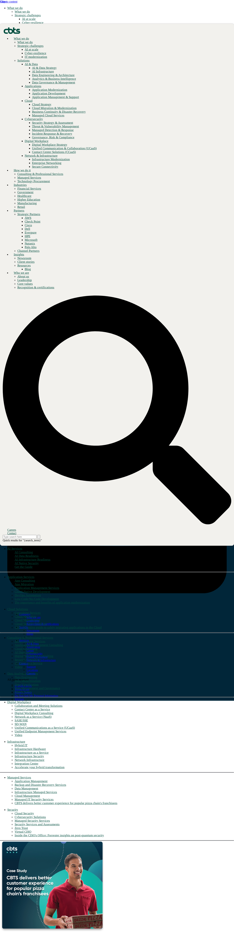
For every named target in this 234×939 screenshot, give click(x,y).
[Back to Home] (12, 30)
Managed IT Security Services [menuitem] (34, 799)
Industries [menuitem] (20, 185)
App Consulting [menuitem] (25, 580)
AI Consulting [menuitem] (24, 552)
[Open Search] (117, 410)
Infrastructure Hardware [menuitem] (30, 749)
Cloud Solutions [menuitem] (17, 609)
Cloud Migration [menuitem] (25, 616)
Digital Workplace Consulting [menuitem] (34, 656)
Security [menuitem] (12, 809)
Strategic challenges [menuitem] (28, 15)
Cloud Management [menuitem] (27, 620)
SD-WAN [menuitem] (21, 724)
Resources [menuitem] (24, 265)
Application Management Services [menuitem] (37, 588)
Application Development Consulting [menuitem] (39, 645)
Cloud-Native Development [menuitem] (32, 591)
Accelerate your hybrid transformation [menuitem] (40, 767)
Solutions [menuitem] (23, 60)
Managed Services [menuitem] (19, 777)
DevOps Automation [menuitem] (28, 595)
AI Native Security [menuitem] (27, 563)
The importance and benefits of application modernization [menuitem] (52, 602)
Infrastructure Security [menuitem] (29, 756)
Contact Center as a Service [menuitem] (32, 709)
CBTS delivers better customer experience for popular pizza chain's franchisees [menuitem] (66, 803)
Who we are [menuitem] (21, 273)
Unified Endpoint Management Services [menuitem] (40, 731)
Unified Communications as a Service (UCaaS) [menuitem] (45, 727)
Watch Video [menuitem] (23, 692)
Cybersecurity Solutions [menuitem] (30, 817)
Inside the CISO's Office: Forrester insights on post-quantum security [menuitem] (59, 835)
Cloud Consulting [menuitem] (26, 648)
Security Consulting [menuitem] (27, 659)
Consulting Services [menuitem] (28, 613)
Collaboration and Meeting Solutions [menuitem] (39, 705)
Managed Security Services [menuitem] (32, 820)
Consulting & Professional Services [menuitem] (30, 637)
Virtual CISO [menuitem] (23, 831)
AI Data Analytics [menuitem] (26, 652)
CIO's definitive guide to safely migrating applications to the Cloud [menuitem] (58, 627)
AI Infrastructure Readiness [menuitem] (32, 559)
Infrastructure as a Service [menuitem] (32, 752)
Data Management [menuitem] (26, 788)
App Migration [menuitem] (24, 584)
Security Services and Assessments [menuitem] (37, 824)
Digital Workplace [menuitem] (19, 702)
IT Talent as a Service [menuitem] (28, 663)
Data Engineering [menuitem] (26, 677)
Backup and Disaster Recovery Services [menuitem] (40, 785)
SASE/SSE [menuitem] (21, 720)
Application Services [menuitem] (20, 577)
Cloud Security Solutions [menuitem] (31, 624)
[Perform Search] (38, 537)
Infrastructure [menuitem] (16, 741)
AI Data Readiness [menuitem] (27, 556)
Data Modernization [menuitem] (28, 681)
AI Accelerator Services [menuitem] (30, 641)
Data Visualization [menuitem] (27, 684)
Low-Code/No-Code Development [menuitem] (37, 599)
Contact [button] (11, 533)
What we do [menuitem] (15, 8)
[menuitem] (22, 11)
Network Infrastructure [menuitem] (29, 760)
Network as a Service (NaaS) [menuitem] (33, 716)
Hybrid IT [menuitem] (21, 745)
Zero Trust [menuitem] (21, 828)
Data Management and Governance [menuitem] (37, 688)
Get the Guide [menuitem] (24, 567)
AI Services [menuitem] (14, 548)
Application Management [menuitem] (31, 781)
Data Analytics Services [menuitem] (22, 673)
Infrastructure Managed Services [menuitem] (36, 792)
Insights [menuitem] (19, 254)
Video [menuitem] (18, 667)
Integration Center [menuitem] (26, 763)
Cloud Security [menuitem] (24, 813)
